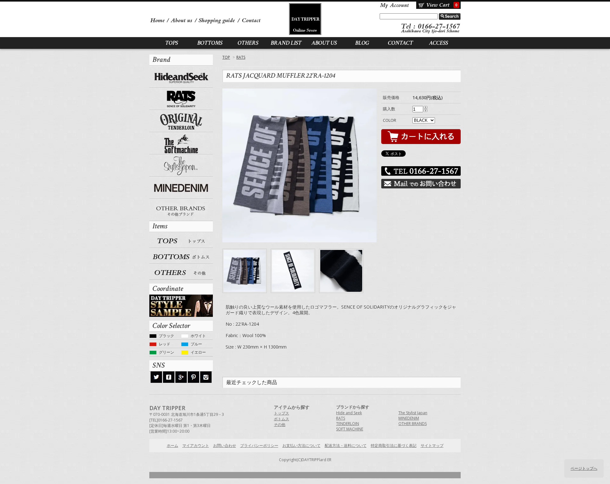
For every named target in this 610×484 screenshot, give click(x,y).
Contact (251, 20)
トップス (281, 413)
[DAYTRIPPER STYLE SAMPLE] (181, 305)
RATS (240, 57)
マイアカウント (394, 5)
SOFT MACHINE (181, 143)
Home (158, 20)
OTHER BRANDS (181, 210)
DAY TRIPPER (305, 19)
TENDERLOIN (181, 121)
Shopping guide (217, 20)
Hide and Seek (349, 412)
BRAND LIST (286, 43)
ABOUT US (324, 43)
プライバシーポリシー (259, 445)
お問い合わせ (224, 445)
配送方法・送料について (346, 445)
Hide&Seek (181, 77)
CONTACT (400, 43)
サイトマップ (432, 445)
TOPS (171, 43)
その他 (279, 424)
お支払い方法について (301, 445)
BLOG (362, 43)
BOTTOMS (209, 43)
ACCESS (438, 43)
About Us (182, 20)
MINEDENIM (181, 188)
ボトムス (281, 419)
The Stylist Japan (181, 165)
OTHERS (248, 43)
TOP (226, 57)
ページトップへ (584, 468)
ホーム (172, 445)
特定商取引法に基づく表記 (394, 445)
